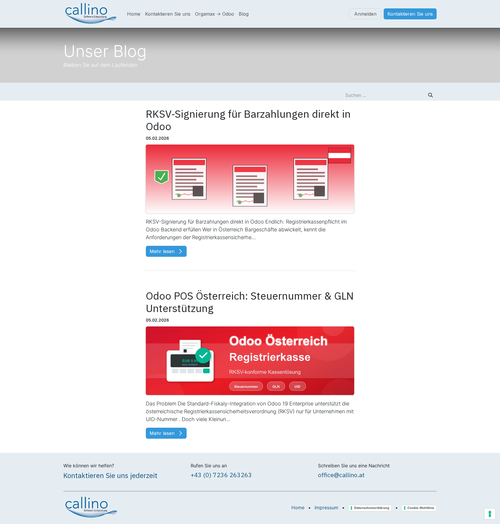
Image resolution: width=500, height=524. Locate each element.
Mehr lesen (163, 251)
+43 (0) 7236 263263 (221, 475)
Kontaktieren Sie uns (410, 14)
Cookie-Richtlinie (420, 508)
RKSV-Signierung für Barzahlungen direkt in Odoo (248, 120)
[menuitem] (134, 14)
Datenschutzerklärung (371, 508)
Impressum (326, 507)
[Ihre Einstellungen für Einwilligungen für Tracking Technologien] (489, 513)
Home (297, 507)
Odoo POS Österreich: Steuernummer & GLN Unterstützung (250, 301)
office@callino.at (341, 475)
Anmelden (365, 14)
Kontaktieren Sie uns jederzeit (110, 475)
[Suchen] (430, 95)
